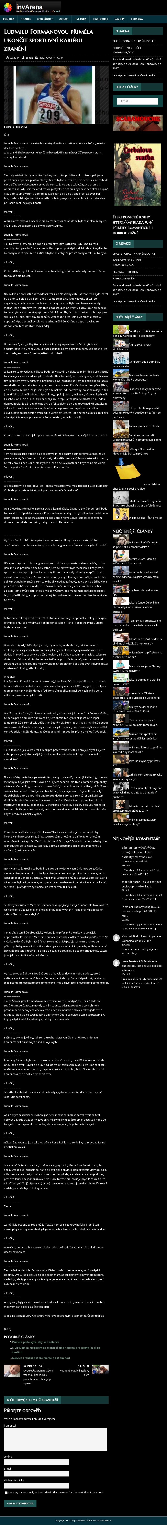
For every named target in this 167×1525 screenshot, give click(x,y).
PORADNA (137, 19)
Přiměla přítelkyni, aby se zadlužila (35, 1342)
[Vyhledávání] (137, 101)
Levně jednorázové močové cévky (134, 75)
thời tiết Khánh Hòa (134, 882)
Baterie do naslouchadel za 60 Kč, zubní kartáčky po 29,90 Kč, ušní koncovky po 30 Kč (137, 64)
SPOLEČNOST (45, 19)
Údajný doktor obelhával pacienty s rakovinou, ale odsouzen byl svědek (137, 857)
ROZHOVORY (100, 19)
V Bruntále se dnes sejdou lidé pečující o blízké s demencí (142, 966)
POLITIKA (8, 19)
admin (29, 58)
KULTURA (80, 19)
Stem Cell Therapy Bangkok (138, 907)
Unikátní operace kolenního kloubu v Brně (141, 938)
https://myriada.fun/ (133, 222)
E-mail (7, 1469)
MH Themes (106, 1521)
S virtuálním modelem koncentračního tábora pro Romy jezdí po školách (56, 1350)
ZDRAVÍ (63, 19)
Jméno (8, 1456)
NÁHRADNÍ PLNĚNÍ (124, 278)
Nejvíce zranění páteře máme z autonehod (41, 1358)
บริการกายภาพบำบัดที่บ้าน (138, 848)
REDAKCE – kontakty (125, 272)
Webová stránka (14, 1480)
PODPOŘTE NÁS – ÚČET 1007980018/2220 (127, 50)
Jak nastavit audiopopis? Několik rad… (141, 884)
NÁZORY (119, 19)
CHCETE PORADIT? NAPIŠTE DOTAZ (134, 41)
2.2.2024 (15, 58)
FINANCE (26, 19)
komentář (10, 1425)
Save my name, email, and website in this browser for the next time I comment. (56, 1492)
